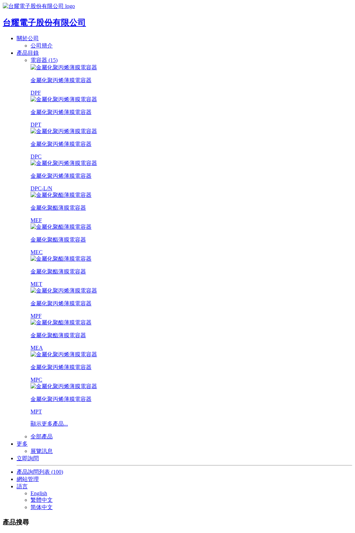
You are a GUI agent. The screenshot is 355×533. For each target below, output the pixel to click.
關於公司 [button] (28, 38)
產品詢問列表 (40, 472)
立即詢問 (28, 458)
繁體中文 (42, 500)
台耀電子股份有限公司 (44, 22)
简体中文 (42, 507)
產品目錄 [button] (28, 53)
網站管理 (28, 479)
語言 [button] (22, 486)
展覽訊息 (42, 451)
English (39, 493)
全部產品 (42, 436)
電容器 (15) (44, 60)
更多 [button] (22, 444)
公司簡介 (42, 46)
